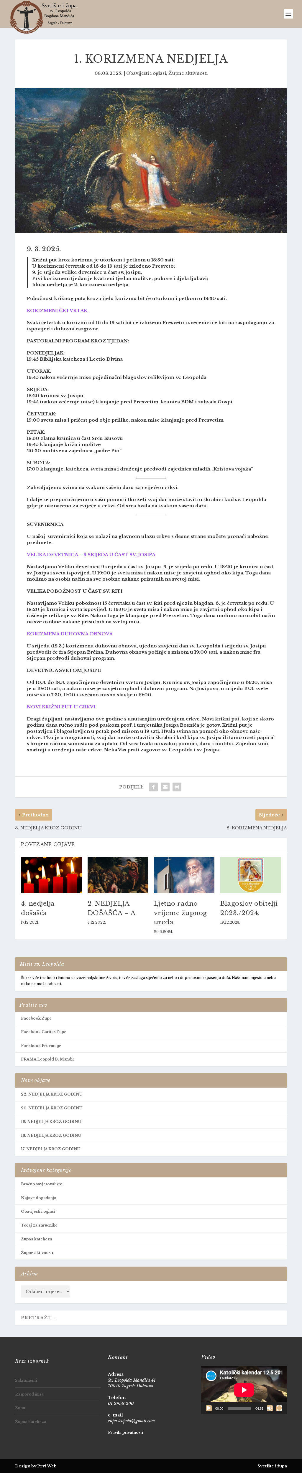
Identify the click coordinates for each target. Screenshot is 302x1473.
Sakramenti (26, 1380)
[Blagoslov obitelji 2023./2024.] (250, 875)
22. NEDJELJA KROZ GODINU (51, 1094)
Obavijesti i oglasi (146, 73)
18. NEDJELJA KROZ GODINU (51, 1135)
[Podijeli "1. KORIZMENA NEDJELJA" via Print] (177, 787)
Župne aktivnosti (188, 73)
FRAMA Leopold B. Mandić (48, 1059)
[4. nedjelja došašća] (51, 875)
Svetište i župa (272, 1466)
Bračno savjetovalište (41, 1184)
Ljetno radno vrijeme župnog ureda (180, 913)
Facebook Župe (36, 1018)
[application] (244, 1390)
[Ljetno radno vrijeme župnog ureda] (184, 875)
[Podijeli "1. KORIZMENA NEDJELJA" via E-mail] (165, 787)
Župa (20, 1408)
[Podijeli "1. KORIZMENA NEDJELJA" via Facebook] (153, 787)
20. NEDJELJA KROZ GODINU (51, 1108)
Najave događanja (38, 1198)
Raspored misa (29, 1394)
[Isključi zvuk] (270, 1408)
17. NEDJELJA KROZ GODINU (50, 1149)
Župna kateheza (36, 1239)
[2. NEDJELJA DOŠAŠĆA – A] (118, 875)
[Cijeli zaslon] (279, 1408)
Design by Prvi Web (36, 1466)
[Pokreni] (209, 1408)
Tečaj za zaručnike (39, 1225)
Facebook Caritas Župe (43, 1032)
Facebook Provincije (41, 1045)
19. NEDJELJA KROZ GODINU (51, 1121)
